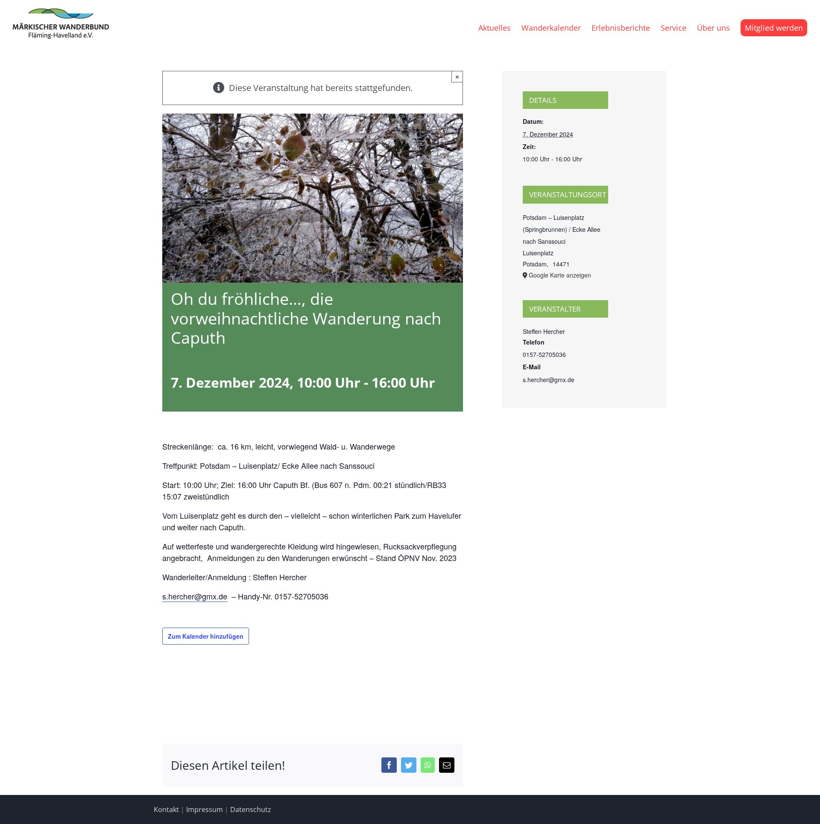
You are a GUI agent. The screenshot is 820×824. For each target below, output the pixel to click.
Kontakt (166, 809)
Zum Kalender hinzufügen (205, 636)
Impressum (204, 809)
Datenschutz (250, 809)
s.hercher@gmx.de (194, 596)
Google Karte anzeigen (560, 275)
